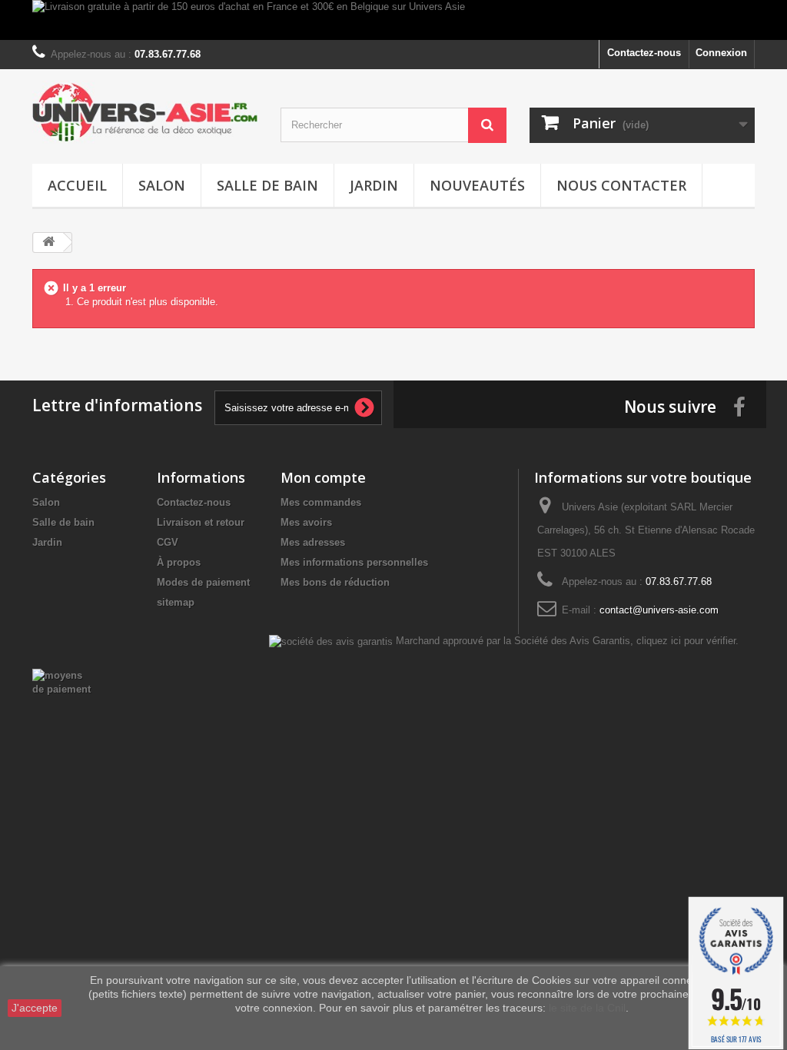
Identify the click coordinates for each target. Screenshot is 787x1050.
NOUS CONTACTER (621, 185)
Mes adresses (313, 542)
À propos (179, 562)
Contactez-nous (644, 52)
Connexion (721, 52)
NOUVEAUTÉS (477, 185)
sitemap (175, 602)
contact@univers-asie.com (659, 610)
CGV (167, 542)
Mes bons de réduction (335, 582)
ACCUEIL (77, 185)
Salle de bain (267, 185)
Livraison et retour (200, 522)
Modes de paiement (203, 582)
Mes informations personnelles (354, 562)
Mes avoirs (306, 522)
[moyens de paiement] (62, 682)
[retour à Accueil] (48, 242)
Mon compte (323, 477)
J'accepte (35, 1008)
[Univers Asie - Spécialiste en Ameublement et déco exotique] (144, 113)
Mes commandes (321, 502)
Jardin (374, 185)
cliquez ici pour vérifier (686, 640)
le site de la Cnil (587, 1008)
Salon (161, 185)
